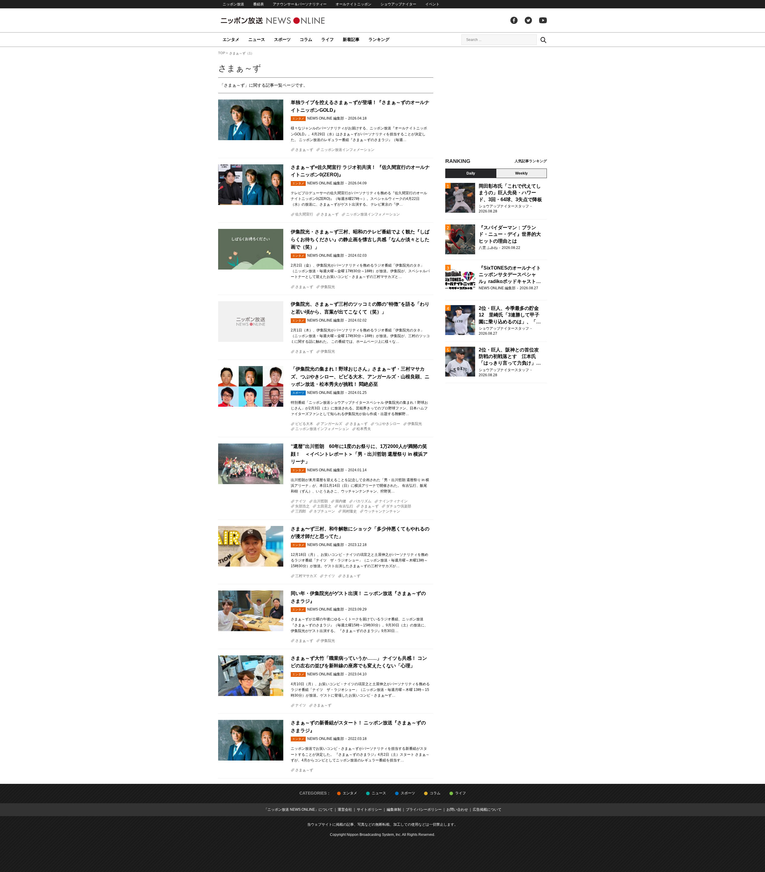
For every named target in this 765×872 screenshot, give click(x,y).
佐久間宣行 (304, 214)
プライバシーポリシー (424, 809)
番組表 (258, 4)
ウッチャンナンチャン (382, 511)
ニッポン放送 (233, 4)
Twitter (528, 20)
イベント (432, 4)
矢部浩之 (302, 506)
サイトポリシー (369, 809)
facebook (514, 20)
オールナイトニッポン (353, 4)
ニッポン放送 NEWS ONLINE (284, 20)
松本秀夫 (364, 429)
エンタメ (231, 39)
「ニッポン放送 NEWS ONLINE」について (298, 809)
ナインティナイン (393, 501)
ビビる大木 (304, 424)
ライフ (327, 39)
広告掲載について (487, 809)
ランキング (378, 39)
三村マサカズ (306, 576)
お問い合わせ (457, 809)
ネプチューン (324, 511)
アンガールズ (331, 424)
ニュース (256, 39)
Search (543, 39)
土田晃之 (324, 506)
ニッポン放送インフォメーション (347, 150)
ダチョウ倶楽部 (398, 506)
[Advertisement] (496, 104)
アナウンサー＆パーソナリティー (300, 4)
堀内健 (340, 501)
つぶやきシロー (387, 424)
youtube (543, 20)
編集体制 (394, 809)
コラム (306, 39)
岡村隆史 (349, 511)
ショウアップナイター (398, 4)
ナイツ (300, 501)
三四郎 (300, 511)
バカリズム (362, 501)
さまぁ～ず (304, 150)
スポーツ (282, 39)
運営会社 (345, 809)
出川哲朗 (320, 501)
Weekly (521, 173)
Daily (470, 173)
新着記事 (351, 39)
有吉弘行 (346, 506)
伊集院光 (328, 287)
